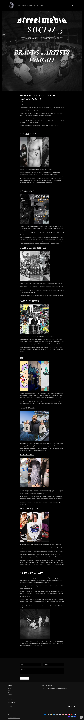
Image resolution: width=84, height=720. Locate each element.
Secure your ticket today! (25, 648)
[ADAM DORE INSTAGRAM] (34, 440)
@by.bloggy (56, 562)
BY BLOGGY (27, 190)
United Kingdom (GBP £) (13, 717)
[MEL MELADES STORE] (34, 391)
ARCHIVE (10, 692)
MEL (22, 358)
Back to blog (42, 653)
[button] (69, 5)
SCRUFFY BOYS (29, 508)
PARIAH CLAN (28, 134)
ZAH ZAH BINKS (29, 301)
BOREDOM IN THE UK (33, 247)
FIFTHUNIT (27, 454)
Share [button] (22, 104)
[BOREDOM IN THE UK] (35, 280)
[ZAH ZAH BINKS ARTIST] (34, 334)
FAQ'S (9, 690)
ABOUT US (10, 694)
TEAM (9, 697)
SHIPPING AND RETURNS (12, 699)
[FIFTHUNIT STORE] (34, 487)
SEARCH (9, 688)
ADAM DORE (27, 407)
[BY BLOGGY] (34, 223)
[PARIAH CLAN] (34, 167)
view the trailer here (31, 239)
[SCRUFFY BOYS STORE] (34, 541)
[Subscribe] (29, 706)
